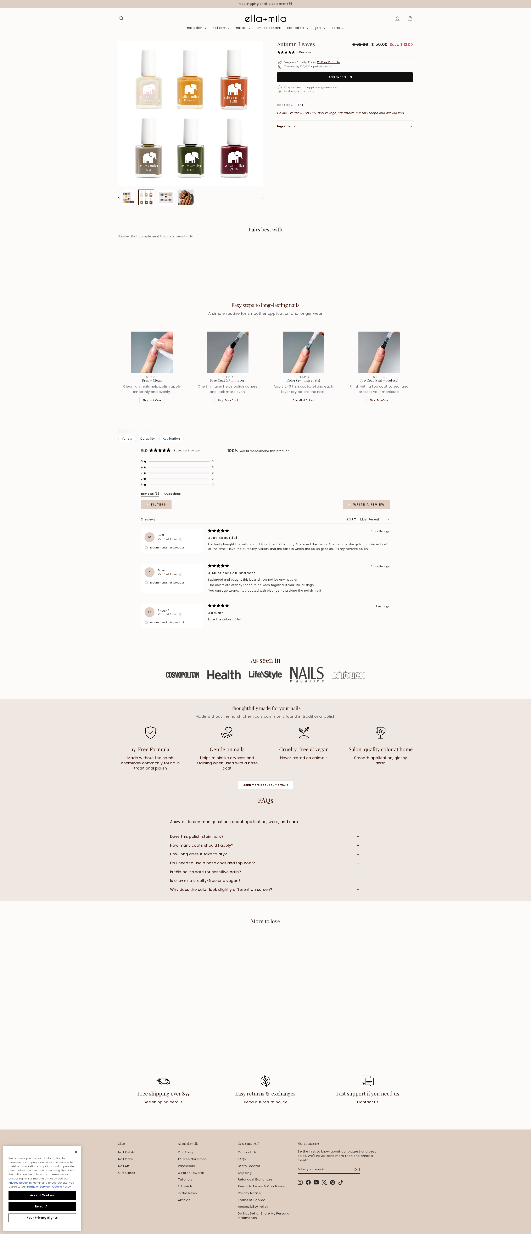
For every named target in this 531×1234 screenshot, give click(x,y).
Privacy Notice (249, 1193)
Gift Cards (126, 1173)
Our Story (185, 1152)
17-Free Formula (328, 62)
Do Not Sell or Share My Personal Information (264, 1215)
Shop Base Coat (227, 400)
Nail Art (124, 1166)
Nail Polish (126, 1152)
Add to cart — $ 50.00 (345, 77)
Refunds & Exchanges (255, 1179)
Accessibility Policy (253, 1206)
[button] (177, 461)
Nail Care (125, 1159)
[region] (265, 4)
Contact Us (247, 1152)
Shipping (245, 1173)
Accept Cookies (42, 1195)
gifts (318, 28)
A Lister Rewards (191, 1173)
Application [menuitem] (171, 438)
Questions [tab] (172, 494)
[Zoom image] (190, 113)
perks (336, 28)
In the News (187, 1193)
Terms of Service (251, 1200)
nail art (242, 28)
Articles (184, 1200)
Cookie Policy (61, 1187)
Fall (300, 105)
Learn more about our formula (265, 785)
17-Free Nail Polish (192, 1159)
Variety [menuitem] (127, 438)
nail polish (195, 28)
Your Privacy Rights (42, 1218)
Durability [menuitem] (147, 438)
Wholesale (186, 1166)
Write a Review (371, 505)
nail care (220, 28)
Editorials (185, 1186)
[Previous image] (120, 197)
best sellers (296, 28)
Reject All (42, 1206)
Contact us (368, 1102)
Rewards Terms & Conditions (261, 1186)
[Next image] (260, 197)
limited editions (269, 28)
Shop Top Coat (379, 400)
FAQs (242, 1159)
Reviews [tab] (150, 494)
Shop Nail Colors (303, 400)
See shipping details (163, 1102)
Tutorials (185, 1179)
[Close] (75, 1152)
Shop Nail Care (151, 400)
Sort (352, 519)
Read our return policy (265, 1102)
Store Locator (249, 1166)
